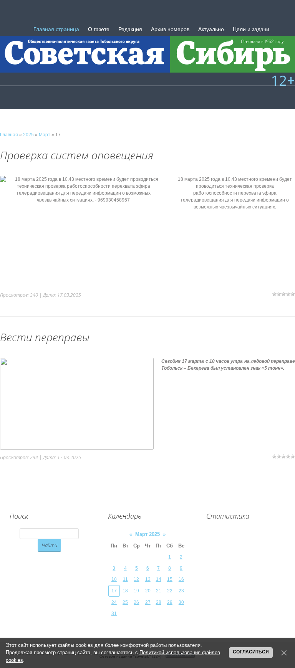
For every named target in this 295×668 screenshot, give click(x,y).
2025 (28, 134)
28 (158, 602)
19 (136, 591)
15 (169, 579)
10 (114, 579)
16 (181, 579)
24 (114, 602)
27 (148, 602)
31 (114, 613)
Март (44, 134)
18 (125, 591)
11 (125, 579)
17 (114, 591)
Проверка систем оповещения (76, 155)
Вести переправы (44, 337)
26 (136, 602)
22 (169, 591)
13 (148, 579)
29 (169, 602)
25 (125, 602)
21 (158, 591)
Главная (9, 134)
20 (148, 591)
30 (181, 602)
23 (181, 591)
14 (158, 579)
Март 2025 (147, 534)
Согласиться (251, 652)
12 (136, 579)
